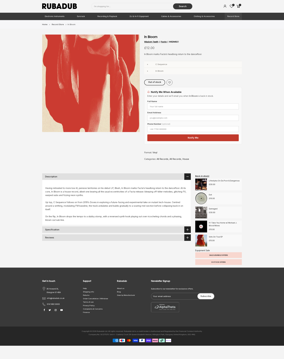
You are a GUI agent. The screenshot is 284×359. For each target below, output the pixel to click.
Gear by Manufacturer (126, 295)
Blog (119, 292)
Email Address (154, 112)
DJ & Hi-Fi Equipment (139, 16)
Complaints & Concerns (93, 309)
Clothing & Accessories (204, 16)
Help (85, 288)
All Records (162, 159)
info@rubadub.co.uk (55, 298)
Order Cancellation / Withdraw (95, 299)
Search (183, 6)
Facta (164, 41)
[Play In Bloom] (147, 71)
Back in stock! (202, 176)
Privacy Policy (89, 306)
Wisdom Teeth (151, 41)
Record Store (233, 16)
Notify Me (193, 137)
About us (120, 288)
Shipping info (88, 292)
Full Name (152, 101)
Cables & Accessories (171, 16)
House (185, 159)
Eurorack (81, 16)
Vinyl (155, 152)
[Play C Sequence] (147, 64)
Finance (86, 312)
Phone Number (158, 124)
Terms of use (88, 302)
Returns (86, 295)
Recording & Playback (107, 16)
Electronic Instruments (54, 16)
